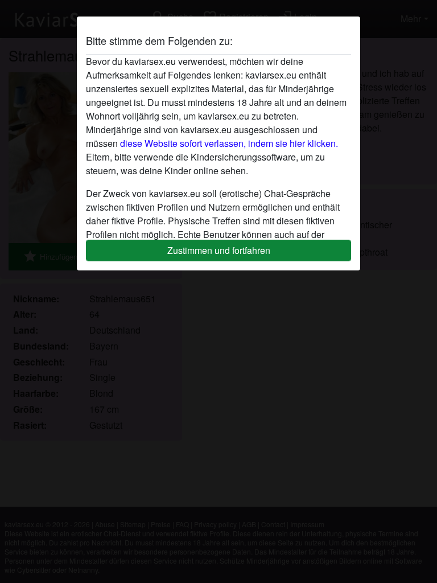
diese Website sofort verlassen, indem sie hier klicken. (229, 143)
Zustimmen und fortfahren (218, 250)
